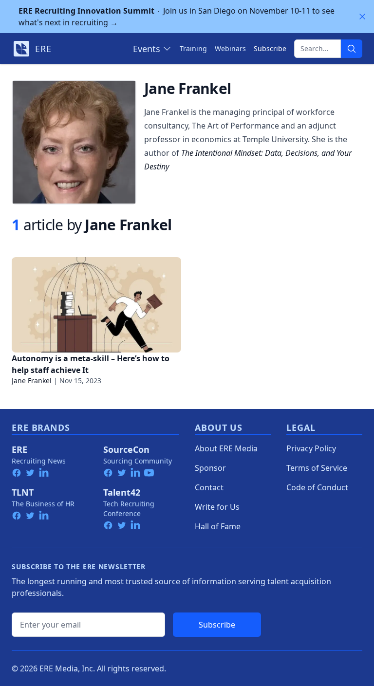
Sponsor (210, 468)
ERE (19, 449)
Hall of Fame (218, 526)
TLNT (23, 492)
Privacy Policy (311, 448)
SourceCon (126, 449)
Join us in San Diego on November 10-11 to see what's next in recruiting (177, 16)
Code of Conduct (317, 487)
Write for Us (217, 506)
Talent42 (121, 492)
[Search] (351, 48)
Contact (209, 487)
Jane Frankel (32, 380)
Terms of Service (316, 468)
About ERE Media (226, 448)
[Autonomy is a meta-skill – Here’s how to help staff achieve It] (96, 304)
